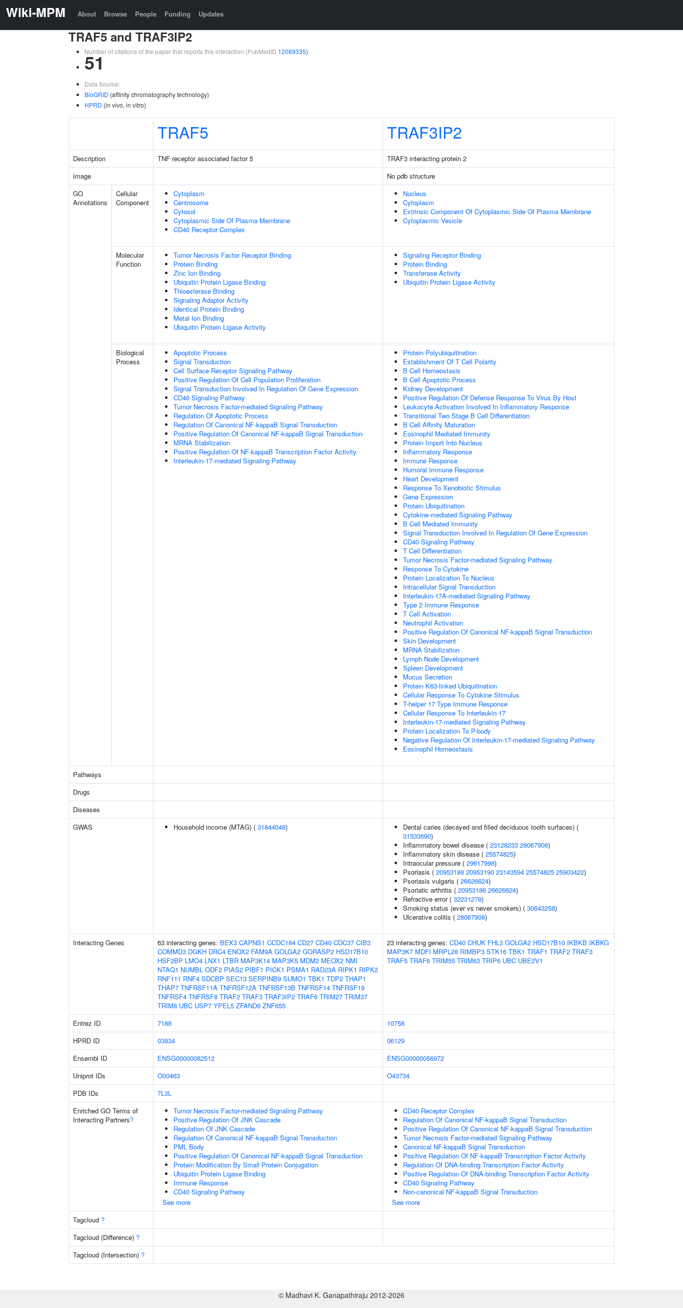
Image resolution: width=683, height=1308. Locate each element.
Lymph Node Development (441, 659)
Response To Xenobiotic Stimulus (452, 487)
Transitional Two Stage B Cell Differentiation (466, 415)
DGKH (197, 951)
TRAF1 (537, 951)
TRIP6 (491, 960)
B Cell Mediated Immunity (440, 523)
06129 (395, 1040)
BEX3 (228, 942)
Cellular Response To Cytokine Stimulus (461, 695)
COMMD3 (172, 951)
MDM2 (309, 960)
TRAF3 (252, 996)
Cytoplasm (189, 193)
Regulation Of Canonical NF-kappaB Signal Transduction (255, 424)
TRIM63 (468, 960)
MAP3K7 (400, 951)
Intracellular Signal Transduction (449, 586)
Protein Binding (196, 264)
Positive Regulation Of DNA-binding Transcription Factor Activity (496, 1173)
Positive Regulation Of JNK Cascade (227, 1119)
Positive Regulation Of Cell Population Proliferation (247, 379)
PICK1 (275, 969)
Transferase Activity (432, 273)
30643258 (541, 908)
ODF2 (213, 969)
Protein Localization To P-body (447, 731)
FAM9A (261, 951)
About (87, 14)
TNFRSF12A (238, 987)
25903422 (570, 872)
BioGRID (96, 94)
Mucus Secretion (427, 677)
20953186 (472, 890)
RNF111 (169, 978)
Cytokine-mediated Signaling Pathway (457, 514)
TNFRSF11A (199, 987)
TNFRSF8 (203, 996)
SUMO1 (294, 978)
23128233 (504, 845)
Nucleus (414, 193)
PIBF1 (254, 969)
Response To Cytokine (435, 568)
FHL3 (495, 942)
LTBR (230, 960)
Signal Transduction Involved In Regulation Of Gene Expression (266, 388)
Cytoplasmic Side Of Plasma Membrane (232, 220)
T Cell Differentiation (432, 550)
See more (176, 1202)
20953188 (450, 872)
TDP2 (334, 978)
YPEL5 (224, 1005)
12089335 (292, 51)
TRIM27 (331, 996)
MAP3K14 (255, 960)
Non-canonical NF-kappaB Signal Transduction (470, 1191)
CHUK (477, 942)
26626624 (474, 881)
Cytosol (185, 211)
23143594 (510, 872)
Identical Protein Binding (209, 309)
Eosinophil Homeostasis (438, 749)
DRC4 (217, 951)
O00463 (169, 1075)
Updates (211, 14)
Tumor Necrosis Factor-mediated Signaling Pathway (248, 406)
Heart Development (430, 478)
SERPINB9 (264, 978)
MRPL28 (445, 951)
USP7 (203, 1005)
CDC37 (344, 942)
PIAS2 (233, 969)
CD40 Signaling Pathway (209, 397)
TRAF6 (307, 996)
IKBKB (577, 942)
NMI (352, 960)
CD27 (306, 942)
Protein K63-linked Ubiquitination (450, 686)
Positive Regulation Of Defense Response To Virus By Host (489, 397)
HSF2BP (170, 960)
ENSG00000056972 (415, 1058)
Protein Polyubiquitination (439, 352)
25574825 (500, 854)
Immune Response (430, 460)
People (145, 14)
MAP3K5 (285, 960)
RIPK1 (347, 969)
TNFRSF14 (314, 987)
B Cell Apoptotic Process (439, 379)
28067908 (534, 845)
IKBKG (599, 942)
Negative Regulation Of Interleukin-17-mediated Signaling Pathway (499, 740)
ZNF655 (274, 1005)
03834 (166, 1040)
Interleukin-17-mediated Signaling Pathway (235, 460)
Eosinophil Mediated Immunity (446, 433)
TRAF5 (183, 131)
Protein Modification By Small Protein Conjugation (246, 1164)
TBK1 (316, 978)
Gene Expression (428, 496)
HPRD (93, 105)
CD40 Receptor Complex (209, 229)
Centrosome (191, 202)
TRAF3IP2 (424, 131)
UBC (185, 1005)
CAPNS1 (252, 942)
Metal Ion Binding (199, 318)
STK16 (496, 951)
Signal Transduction (202, 361)
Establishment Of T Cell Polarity (449, 361)
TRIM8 (167, 1005)
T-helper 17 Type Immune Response (455, 704)
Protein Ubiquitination (433, 505)
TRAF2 (230, 996)
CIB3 (363, 942)
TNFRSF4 (172, 996)
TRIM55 (443, 960)
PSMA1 (297, 969)
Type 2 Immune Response (441, 604)
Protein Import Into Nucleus (442, 442)
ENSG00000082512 (186, 1058)
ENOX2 (238, 951)
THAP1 (355, 978)
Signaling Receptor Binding (442, 255)
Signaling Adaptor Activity (211, 300)
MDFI (423, 951)
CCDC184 (281, 942)
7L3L (165, 1093)
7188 (165, 1023)
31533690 (417, 836)
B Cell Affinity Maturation (439, 424)
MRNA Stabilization (202, 442)
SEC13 (236, 978)
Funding (177, 14)
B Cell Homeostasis (431, 370)
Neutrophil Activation (433, 622)
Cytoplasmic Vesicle (432, 220)
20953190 (480, 872)
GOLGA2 (287, 951)
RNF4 (191, 978)
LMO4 (193, 960)
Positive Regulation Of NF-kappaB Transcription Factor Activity (265, 451)
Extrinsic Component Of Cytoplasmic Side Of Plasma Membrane (497, 211)
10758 (395, 1023)
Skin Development (429, 640)
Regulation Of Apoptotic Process (221, 415)
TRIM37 (356, 996)
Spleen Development (433, 668)
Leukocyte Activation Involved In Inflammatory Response (486, 406)
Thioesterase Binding (204, 291)
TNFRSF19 (348, 987)
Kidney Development (433, 388)
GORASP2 (318, 951)
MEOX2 (332, 960)
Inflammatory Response (437, 451)
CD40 (324, 942)
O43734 (398, 1075)
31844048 (272, 827)
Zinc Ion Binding (197, 273)
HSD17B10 (352, 951)
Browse (115, 14)
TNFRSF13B (277, 987)
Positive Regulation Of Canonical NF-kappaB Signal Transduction (268, 433)
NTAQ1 (168, 969)
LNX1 (212, 960)
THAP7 (168, 987)
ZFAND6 (248, 1005)
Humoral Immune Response (443, 469)
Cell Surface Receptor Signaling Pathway (233, 370)
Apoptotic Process (200, 352)
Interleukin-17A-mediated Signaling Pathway (466, 595)
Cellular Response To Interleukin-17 (454, 713)
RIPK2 (368, 969)
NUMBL (191, 969)
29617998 (480, 863)
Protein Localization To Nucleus (448, 577)
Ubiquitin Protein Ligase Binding (220, 282)
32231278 (468, 899)
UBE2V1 (530, 960)
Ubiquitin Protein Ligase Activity (220, 327)
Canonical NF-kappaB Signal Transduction (464, 1146)
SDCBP (213, 978)
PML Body (189, 1146)
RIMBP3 (472, 951)
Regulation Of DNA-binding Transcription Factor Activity (483, 1164)
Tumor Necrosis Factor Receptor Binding (232, 255)
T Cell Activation (427, 613)
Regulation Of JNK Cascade (214, 1128)
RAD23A (323, 969)
